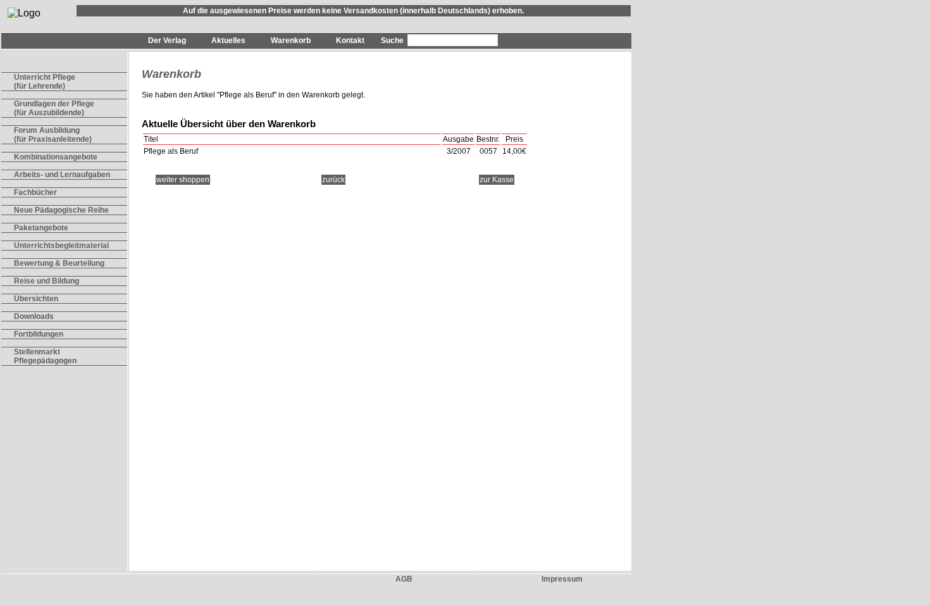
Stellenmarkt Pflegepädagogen (45, 356)
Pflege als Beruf (247, 94)
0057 (488, 151)
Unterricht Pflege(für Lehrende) (44, 81)
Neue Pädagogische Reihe (61, 210)
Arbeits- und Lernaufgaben (62, 174)
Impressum (562, 579)
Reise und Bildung (46, 281)
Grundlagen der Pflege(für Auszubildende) (54, 108)
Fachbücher (35, 192)
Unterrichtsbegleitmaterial (61, 245)
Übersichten (36, 298)
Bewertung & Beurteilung (59, 263)
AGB (403, 579)
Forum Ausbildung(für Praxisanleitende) (53, 135)
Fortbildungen (38, 334)
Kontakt (350, 40)
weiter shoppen (182, 179)
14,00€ (514, 151)
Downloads (34, 316)
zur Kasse (497, 179)
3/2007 (459, 151)
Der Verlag (167, 40)
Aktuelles (228, 40)
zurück (333, 179)
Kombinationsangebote (55, 157)
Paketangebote (41, 227)
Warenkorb (291, 40)
